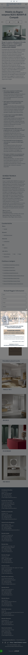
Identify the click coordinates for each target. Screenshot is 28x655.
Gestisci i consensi (22, 642)
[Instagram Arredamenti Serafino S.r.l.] (14, 1)
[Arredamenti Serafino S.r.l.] (14, 4)
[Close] (26, 309)
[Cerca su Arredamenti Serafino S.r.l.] (2, 4)
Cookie (15, 642)
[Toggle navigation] (26, 4)
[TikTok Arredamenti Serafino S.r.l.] (16, 1)
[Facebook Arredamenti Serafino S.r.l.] (11, 1)
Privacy (11, 642)
